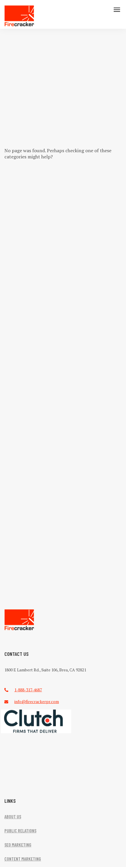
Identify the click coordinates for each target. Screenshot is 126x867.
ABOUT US (12, 816)
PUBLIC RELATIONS (20, 830)
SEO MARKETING (17, 844)
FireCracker (19, 620)
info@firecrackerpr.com (36, 701)
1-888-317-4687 (28, 689)
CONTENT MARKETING (22, 858)
